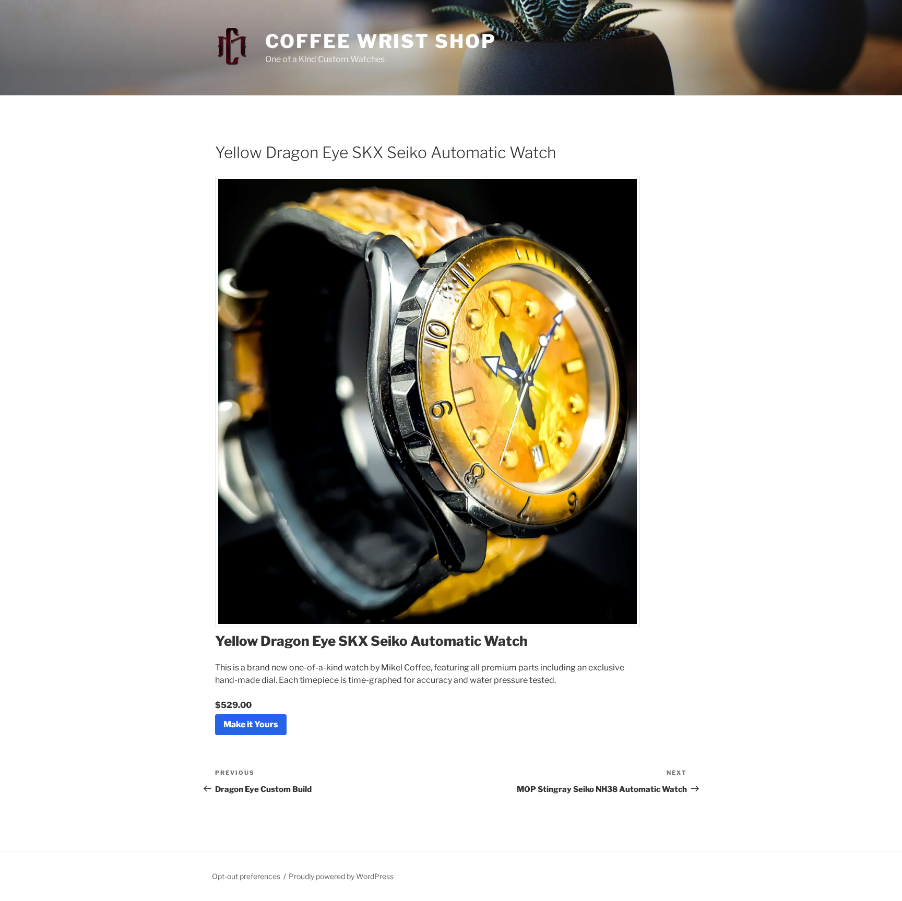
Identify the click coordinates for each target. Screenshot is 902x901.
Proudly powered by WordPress (341, 876)
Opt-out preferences (246, 876)
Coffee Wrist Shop (380, 41)
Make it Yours (250, 724)
